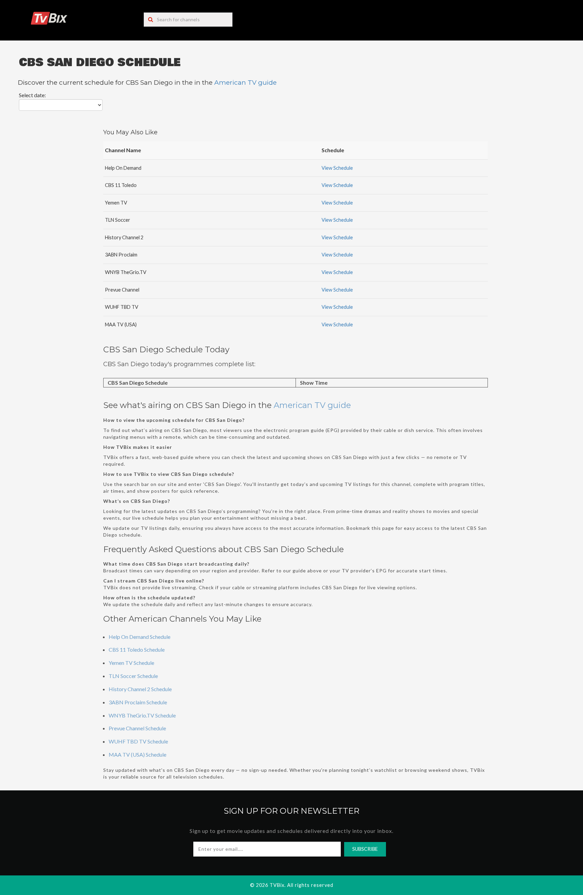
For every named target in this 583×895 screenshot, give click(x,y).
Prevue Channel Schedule (137, 728)
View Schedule (337, 168)
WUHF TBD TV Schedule (138, 741)
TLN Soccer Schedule (133, 676)
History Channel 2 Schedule (140, 689)
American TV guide (245, 82)
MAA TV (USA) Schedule (137, 754)
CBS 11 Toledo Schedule (137, 649)
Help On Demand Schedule (139, 636)
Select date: (32, 95)
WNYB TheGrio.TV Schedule (142, 715)
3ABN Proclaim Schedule (138, 702)
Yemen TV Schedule (131, 662)
